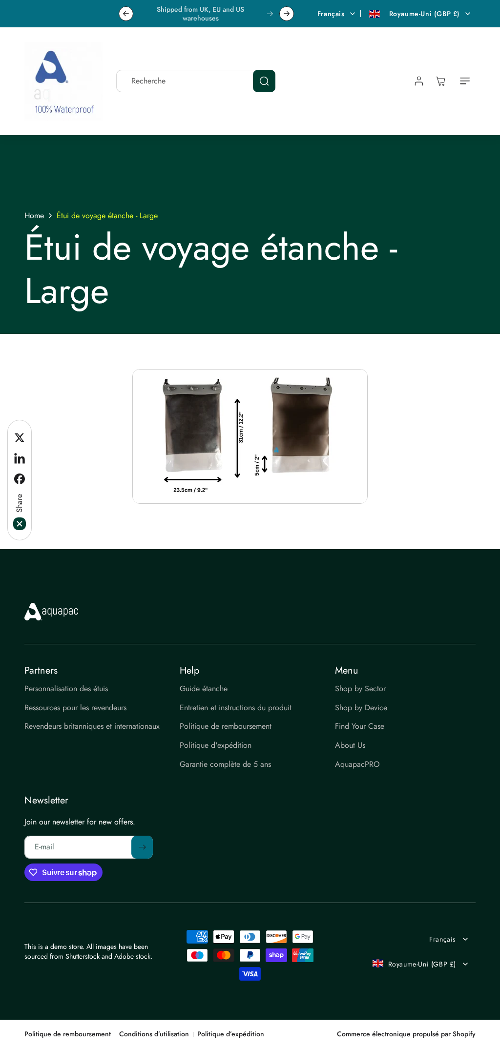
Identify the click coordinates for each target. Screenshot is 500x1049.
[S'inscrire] (142, 847)
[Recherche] (264, 81)
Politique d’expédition (230, 1034)
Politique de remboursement (67, 1034)
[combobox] (196, 81)
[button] (465, 81)
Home (34, 215)
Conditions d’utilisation (154, 1034)
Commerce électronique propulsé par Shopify (406, 1034)
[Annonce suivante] (286, 13)
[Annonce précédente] (126, 13)
